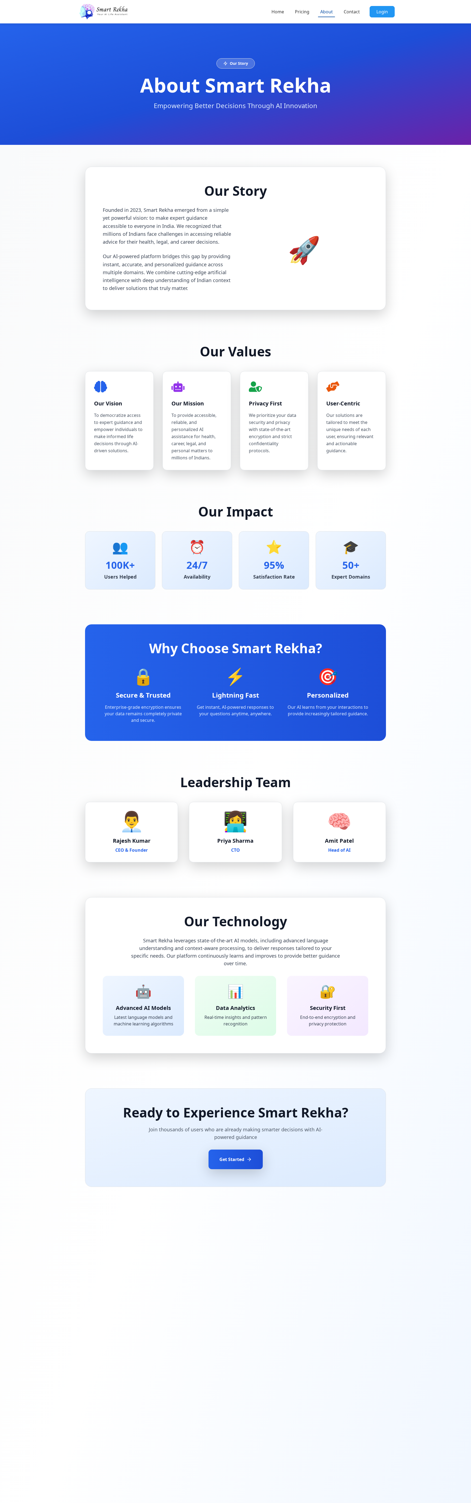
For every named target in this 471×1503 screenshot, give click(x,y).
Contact (352, 12)
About (326, 12)
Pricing (302, 12)
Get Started (231, 1159)
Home (277, 12)
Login (382, 12)
